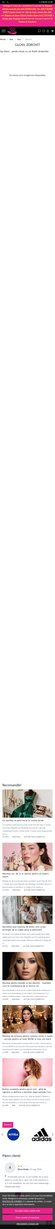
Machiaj (3, 39)
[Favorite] (43, 31)
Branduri (7, 1125)
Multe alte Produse (11, 19)
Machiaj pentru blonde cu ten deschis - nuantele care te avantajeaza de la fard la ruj (26, 984)
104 (38, 12)
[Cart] (52, 31)
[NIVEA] (13, 1139)
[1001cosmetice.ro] (13, 31)
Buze (11, 39)
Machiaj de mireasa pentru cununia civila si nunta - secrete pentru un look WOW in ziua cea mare (27, 1037)
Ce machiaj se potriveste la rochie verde (23, 821)
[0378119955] (8, 2)
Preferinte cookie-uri (28, 1224)
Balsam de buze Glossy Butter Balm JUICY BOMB (28, 15)
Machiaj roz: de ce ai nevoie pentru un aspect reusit (25, 875)
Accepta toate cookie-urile (27, 1211)
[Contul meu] (47, 31)
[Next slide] (52, 1134)
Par (13, 1105)
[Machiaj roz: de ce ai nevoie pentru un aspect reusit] (27, 857)
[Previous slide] (2, 1134)
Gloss (19, 39)
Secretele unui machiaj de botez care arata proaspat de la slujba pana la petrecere (24, 928)
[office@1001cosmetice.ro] (3, 2)
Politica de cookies (12, 1202)
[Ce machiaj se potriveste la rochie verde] (27, 803)
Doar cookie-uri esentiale (27, 1218)
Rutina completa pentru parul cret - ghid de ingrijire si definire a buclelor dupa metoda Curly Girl (27, 1091)
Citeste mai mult (12, 1186)
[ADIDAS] (42, 1139)
